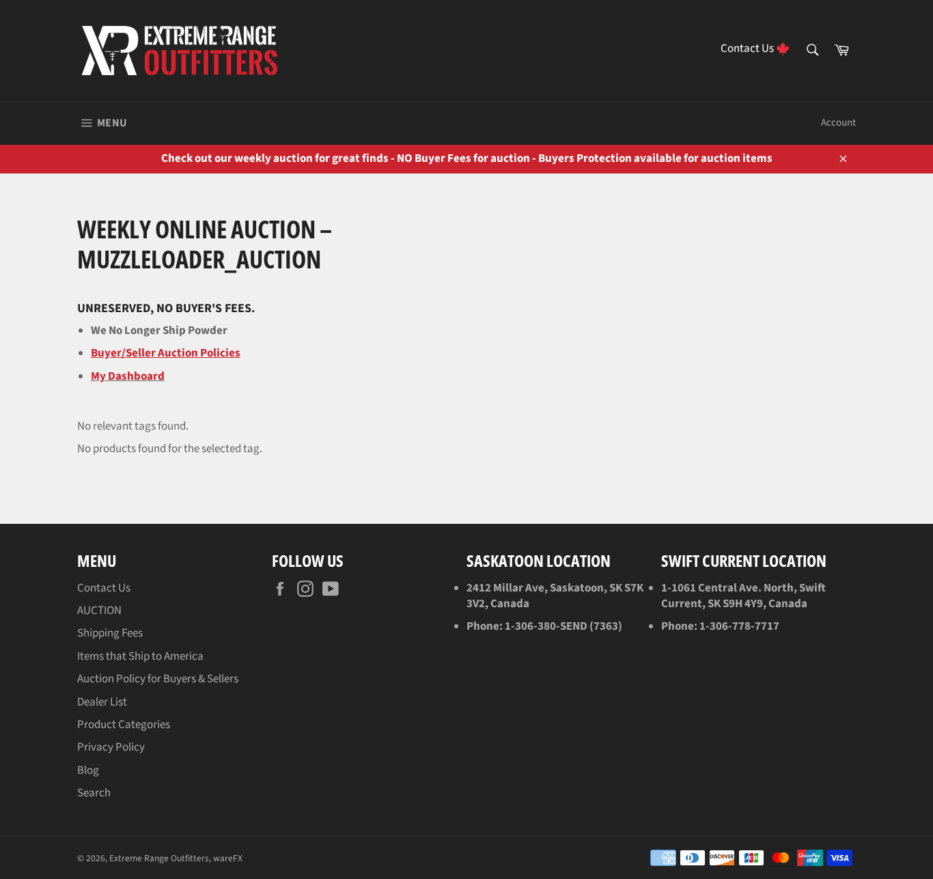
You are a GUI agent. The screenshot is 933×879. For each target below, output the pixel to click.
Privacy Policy (111, 747)
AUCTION (99, 610)
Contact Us (103, 588)
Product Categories (123, 724)
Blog (88, 770)
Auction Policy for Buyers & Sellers (157, 679)
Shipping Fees (110, 633)
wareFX (227, 858)
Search (94, 793)
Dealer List (102, 702)
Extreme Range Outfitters (159, 858)
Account (838, 122)
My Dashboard (128, 376)
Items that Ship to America (140, 656)
